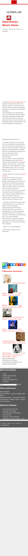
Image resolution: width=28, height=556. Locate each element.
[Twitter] (6, 267)
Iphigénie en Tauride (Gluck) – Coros (14, 418)
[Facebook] (6, 264)
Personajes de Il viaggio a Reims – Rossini (12, 399)
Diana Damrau (11, 358)
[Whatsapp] (3, 264)
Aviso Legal (6, 377)
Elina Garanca (7, 415)
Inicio (4, 374)
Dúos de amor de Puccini (10, 409)
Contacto (5, 381)
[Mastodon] (22, 264)
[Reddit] (16, 264)
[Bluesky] (11, 264)
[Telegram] (14, 264)
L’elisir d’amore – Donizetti (9, 360)
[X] (8, 264)
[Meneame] (24, 264)
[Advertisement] (14, 46)
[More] (9, 267)
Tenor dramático (5, 401)
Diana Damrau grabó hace (16, 102)
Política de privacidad (9, 375)
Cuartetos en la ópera (9, 411)
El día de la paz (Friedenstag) (12, 413)
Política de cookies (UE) (10, 379)
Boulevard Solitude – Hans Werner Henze (12, 397)
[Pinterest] (19, 264)
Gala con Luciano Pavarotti (11, 416)
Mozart (21, 160)
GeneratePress (5, 425)
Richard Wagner (4, 391)
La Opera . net (14, 11)
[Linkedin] (3, 267)
